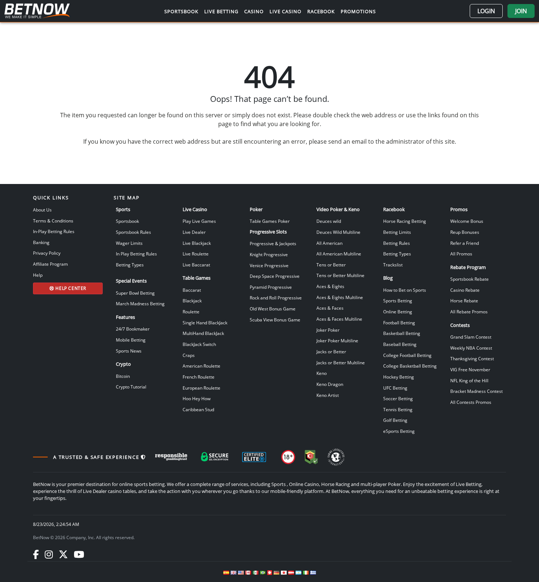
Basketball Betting (401, 333)
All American (329, 243)
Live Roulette (196, 254)
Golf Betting (395, 420)
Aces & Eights (330, 286)
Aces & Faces (330, 308)
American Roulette (201, 366)
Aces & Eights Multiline (339, 297)
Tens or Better (331, 265)
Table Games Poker (270, 221)
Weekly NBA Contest (471, 348)
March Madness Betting (140, 303)
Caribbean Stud (198, 409)
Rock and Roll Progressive (276, 298)
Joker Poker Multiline (337, 340)
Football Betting (399, 322)
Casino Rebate (465, 290)
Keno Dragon (329, 384)
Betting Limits (397, 232)
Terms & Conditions (53, 221)
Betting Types (130, 265)
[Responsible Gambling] (171, 457)
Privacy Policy (46, 253)
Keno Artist (327, 395)
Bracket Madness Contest (476, 391)
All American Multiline (338, 254)
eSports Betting (399, 431)
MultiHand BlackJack (203, 333)
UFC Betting (395, 388)
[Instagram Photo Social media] (49, 554)
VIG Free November (470, 369)
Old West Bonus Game (273, 309)
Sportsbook (127, 221)
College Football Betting (407, 355)
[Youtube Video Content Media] (79, 554)
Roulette (191, 311)
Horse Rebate (464, 300)
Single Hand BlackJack (205, 322)
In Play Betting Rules (136, 254)
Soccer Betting (398, 398)
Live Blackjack (197, 243)
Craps (189, 355)
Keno (321, 373)
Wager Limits (129, 243)
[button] (486, 11)
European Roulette (201, 388)
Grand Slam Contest (470, 337)
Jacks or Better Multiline (340, 362)
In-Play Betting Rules (53, 231)
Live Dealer (194, 232)
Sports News (129, 351)
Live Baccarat (196, 265)
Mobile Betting (131, 340)
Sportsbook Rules (133, 232)
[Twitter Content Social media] (63, 554)
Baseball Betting (400, 344)
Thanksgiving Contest (472, 358)
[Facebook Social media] (36, 554)
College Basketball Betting (410, 366)
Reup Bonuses (464, 232)
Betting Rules (396, 243)
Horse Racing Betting (404, 221)
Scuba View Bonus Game (275, 320)
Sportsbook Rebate (469, 279)
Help (38, 275)
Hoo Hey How (196, 398)
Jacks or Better (331, 351)
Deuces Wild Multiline (338, 232)
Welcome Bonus (466, 221)
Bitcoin (123, 376)
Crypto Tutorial (131, 387)
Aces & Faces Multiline (339, 319)
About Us (42, 210)
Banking (41, 242)
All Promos (461, 254)
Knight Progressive (269, 254)
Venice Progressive (269, 265)
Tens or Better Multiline (340, 275)
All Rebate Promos (469, 311)
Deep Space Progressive (275, 276)
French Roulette (198, 377)
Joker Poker (328, 330)
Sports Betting (397, 300)
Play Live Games (199, 221)
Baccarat (192, 290)
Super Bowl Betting (135, 293)
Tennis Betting (397, 409)
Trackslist (393, 265)
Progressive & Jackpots (273, 243)
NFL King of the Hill (469, 380)
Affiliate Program (50, 264)
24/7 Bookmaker (133, 329)
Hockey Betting (398, 377)
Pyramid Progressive (271, 287)
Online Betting (397, 311)
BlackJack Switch (199, 344)
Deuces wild (328, 221)
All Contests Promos (470, 402)
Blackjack (192, 300)
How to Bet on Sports (404, 290)
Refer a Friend (464, 243)
